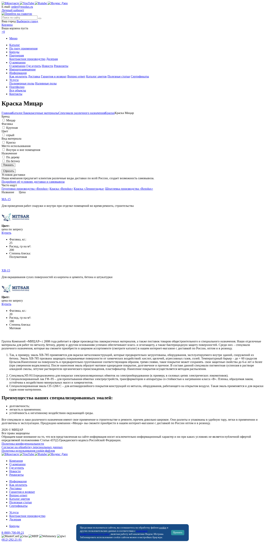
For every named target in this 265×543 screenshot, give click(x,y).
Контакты (15, 94)
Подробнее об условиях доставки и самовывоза (33, 181)
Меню (13, 38)
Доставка (34, 76)
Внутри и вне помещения (23, 149)
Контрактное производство (27, 59)
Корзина (7, 24)
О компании (17, 62)
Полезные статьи (118, 76)
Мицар (10, 120)
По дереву (13, 157)
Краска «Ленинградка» (89, 188)
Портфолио (16, 87)
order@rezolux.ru (22, 6)
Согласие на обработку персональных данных (32, 447)
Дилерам (52, 59)
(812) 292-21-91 (12, 539)
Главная (7, 113)
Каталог (14, 45)
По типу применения (23, 48)
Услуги (14, 80)
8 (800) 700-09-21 (13, 532)
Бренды (14, 52)
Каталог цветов (96, 76)
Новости (47, 66)
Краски (110, 113)
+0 (3, 31)
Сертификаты (140, 76)
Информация (18, 73)
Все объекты (17, 90)
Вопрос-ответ (76, 76)
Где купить (33, 66)
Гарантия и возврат (54, 76)
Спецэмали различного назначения (81, 113)
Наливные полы (46, 83)
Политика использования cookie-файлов (28, 450)
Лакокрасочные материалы (40, 113)
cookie (162, 527)
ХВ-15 (6, 270)
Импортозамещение (22, 69)
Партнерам (16, 55)
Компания (16, 460)
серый (10, 135)
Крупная (12, 127)
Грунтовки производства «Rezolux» (25, 188)
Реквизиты (61, 66)
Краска (11, 142)
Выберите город (27, 21)
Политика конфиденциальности (23, 443)
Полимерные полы (21, 83)
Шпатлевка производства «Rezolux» (129, 188)
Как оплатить (18, 76)
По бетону (13, 161)
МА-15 (6, 199)
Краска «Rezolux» (61, 188)
